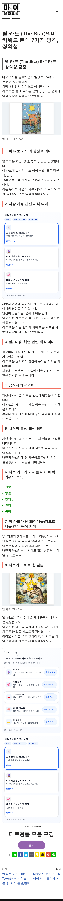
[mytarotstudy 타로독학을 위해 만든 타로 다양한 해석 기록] (11, 11)
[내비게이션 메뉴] (57, 10)
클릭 (31, 845)
